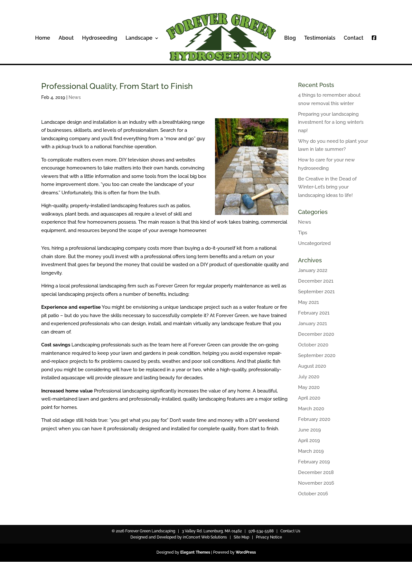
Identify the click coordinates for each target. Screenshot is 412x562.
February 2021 (314, 313)
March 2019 (311, 451)
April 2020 (309, 398)
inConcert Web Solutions (205, 537)
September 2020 (316, 355)
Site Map (241, 537)
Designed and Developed (153, 537)
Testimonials (319, 38)
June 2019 (309, 430)
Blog (290, 38)
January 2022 (312, 270)
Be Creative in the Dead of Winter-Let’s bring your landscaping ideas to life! (327, 187)
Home (42, 38)
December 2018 (316, 472)
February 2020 (314, 419)
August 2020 (312, 366)
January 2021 (312, 323)
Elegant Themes (195, 552)
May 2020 (309, 387)
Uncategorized (314, 243)
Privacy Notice (269, 537)
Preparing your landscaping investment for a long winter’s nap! (330, 122)
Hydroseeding (99, 38)
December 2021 (315, 281)
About (66, 38)
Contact (353, 38)
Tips (302, 233)
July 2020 (308, 377)
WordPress (246, 552)
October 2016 (313, 494)
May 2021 (308, 302)
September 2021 (316, 292)
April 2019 (309, 440)
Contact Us (290, 531)
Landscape (139, 38)
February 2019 (314, 462)
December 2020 (316, 334)
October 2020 (313, 345)
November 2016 (316, 483)
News (75, 97)
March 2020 (311, 409)
